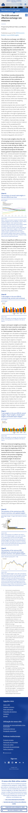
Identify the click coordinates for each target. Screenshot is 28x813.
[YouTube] (16, 762)
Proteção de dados (8, 740)
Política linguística (8, 749)
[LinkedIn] (8, 762)
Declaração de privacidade (10, 742)
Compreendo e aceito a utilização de (15, 807)
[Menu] (25, 4)
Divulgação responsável (9, 731)
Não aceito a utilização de (15, 810)
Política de (8, 744)
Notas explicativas (8, 709)
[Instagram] (12, 762)
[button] (25, 1)
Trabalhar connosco (8, 707)
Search (21, 4)
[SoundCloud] (19, 762)
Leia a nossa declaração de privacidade (14, 799)
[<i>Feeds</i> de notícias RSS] (23, 762)
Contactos (6, 714)
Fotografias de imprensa (10, 711)
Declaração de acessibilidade (11, 747)
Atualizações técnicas (9, 729)
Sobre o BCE (6, 705)
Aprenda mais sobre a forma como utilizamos (15, 803)
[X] (5, 762)
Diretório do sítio (7, 752)
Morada (5, 716)
